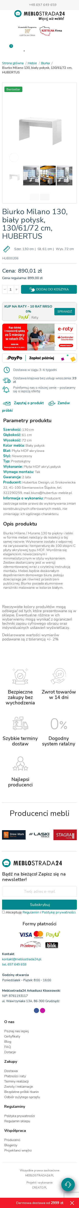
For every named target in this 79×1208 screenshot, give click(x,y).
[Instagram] (42, 1010)
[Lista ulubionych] (25, 48)
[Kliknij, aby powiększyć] (14, 157)
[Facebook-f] (36, 1010)
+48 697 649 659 (43, 5)
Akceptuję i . (40, 912)
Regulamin (31, 912)
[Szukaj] (54, 48)
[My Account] (39, 48)
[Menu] (69, 48)
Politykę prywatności (58, 912)
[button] (11, 124)
